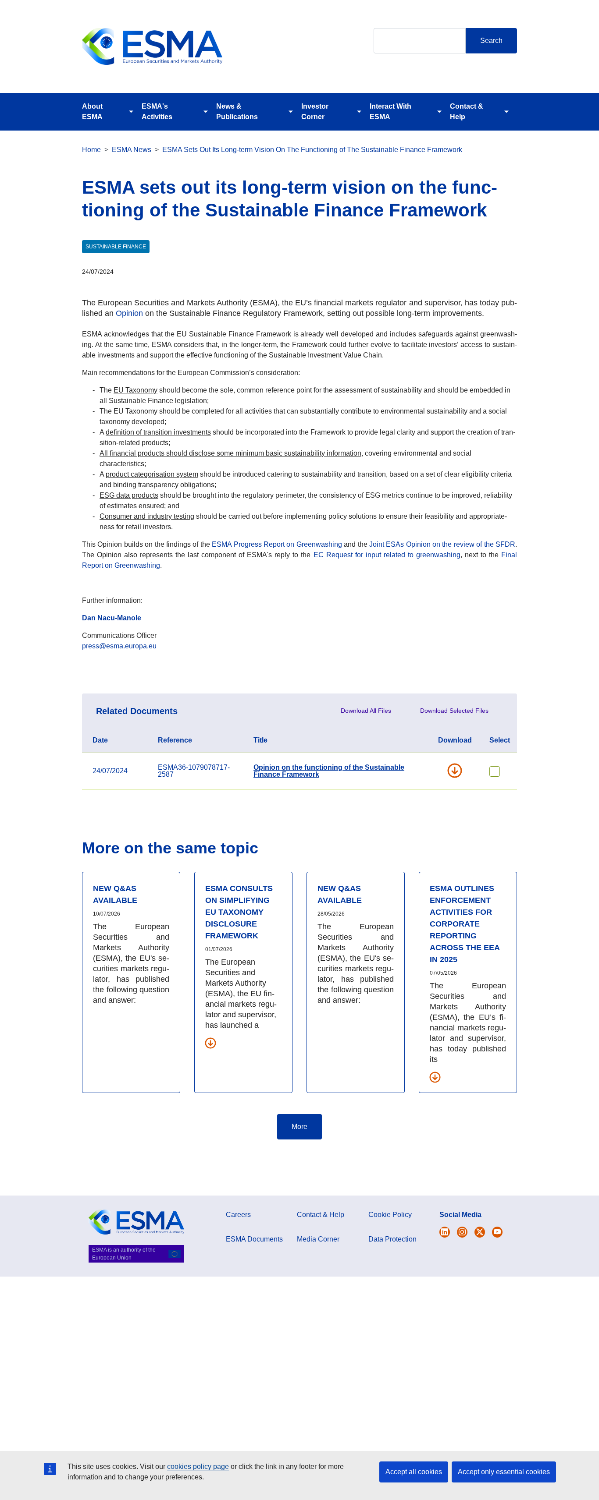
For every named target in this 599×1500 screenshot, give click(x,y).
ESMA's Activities (157, 111)
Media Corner (318, 1239)
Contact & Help (466, 111)
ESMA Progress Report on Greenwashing (277, 544)
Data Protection (392, 1239)
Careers (238, 1214)
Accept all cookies (413, 1471)
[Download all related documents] (210, 1042)
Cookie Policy (390, 1214)
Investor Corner (314, 111)
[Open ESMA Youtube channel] (497, 1232)
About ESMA (92, 111)
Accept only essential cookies (504, 1471)
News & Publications (237, 111)
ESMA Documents (254, 1239)
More (299, 1126)
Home (91, 149)
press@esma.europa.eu (119, 646)
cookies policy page (198, 1466)
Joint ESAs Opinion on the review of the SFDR (442, 544)
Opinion (129, 313)
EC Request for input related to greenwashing (387, 555)
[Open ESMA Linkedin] (479, 1232)
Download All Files (366, 710)
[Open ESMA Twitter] (444, 1232)
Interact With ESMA (390, 111)
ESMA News (131, 149)
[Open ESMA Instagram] (462, 1232)
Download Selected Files (454, 710)
